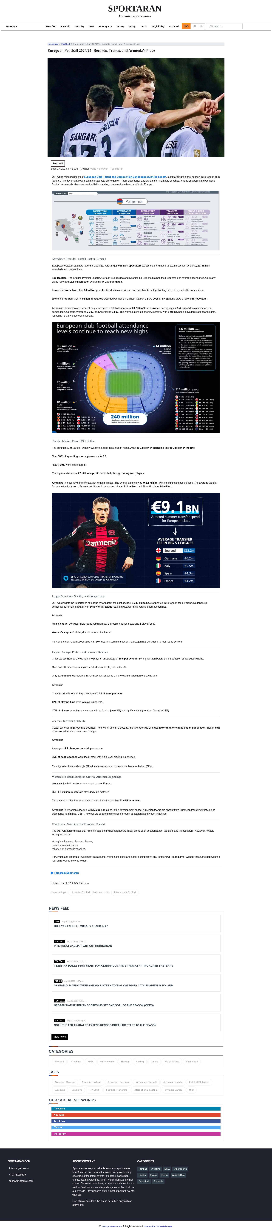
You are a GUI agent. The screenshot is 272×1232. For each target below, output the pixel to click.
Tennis (143, 26)
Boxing (132, 26)
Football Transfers (116, 1090)
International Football (125, 892)
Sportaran (117, 168)
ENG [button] (186, 26)
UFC (191, 1090)
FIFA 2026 (94, 1090)
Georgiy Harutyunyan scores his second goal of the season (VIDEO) (104, 1005)
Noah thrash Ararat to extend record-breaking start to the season (105, 1025)
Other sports (105, 26)
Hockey (120, 26)
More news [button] (60, 1036)
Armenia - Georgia (65, 1082)
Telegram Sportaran (66, 872)
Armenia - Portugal (118, 1082)
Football (65, 26)
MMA (91, 26)
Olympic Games (173, 1090)
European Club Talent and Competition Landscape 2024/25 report (125, 176)
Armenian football (81, 892)
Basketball (174, 26)
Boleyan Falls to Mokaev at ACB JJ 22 (81, 926)
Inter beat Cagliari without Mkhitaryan (83, 946)
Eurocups (60, 1090)
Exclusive (77, 1090)
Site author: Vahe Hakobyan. (158, 1226)
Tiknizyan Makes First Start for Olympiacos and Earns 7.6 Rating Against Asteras (113, 965)
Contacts (158, 1181)
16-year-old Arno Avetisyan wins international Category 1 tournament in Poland (113, 985)
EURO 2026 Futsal (199, 1082)
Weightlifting (158, 26)
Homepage (11, 26)
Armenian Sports (172, 1082)
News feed (51, 26)
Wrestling (79, 26)
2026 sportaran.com (112, 1226)
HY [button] (201, 26)
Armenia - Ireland (91, 1082)
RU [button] (194, 26)
